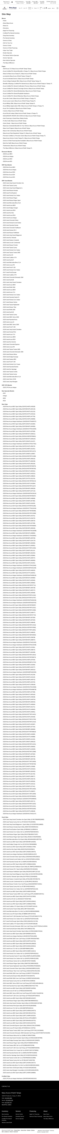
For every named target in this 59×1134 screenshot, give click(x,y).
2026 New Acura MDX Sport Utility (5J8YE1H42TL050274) (19, 446)
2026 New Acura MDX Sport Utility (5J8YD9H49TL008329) (19, 488)
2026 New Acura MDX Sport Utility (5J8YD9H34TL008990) (19, 533)
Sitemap (28, 1130)
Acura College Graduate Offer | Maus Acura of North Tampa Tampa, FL (22, 81)
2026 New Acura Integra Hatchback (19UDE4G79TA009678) (19, 689)
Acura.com (15, 1131)
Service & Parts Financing (10, 48)
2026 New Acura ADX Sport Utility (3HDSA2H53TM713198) (19, 456)
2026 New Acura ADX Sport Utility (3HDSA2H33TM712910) (19, 654)
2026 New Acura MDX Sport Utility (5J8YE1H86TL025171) (19, 801)
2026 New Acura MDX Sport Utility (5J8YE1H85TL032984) (19, 555)
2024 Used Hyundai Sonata (10, 225)
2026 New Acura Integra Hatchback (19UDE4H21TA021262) (19, 642)
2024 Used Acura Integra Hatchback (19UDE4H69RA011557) (20, 854)
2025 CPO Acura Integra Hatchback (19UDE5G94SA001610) (19, 1078)
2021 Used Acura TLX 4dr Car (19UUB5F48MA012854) (18, 948)
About (45, 1111)
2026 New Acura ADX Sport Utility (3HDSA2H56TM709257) (19, 496)
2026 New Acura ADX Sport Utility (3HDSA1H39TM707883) (19, 627)
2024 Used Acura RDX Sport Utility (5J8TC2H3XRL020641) (19, 901)
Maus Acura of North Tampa (8, 1130)
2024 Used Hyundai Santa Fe (11, 297)
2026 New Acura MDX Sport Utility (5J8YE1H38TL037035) (19, 659)
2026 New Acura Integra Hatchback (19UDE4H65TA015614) (19, 493)
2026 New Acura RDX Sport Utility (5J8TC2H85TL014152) (19, 739)
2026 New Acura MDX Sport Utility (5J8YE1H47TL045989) (19, 736)
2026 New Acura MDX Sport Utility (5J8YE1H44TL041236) (19, 674)
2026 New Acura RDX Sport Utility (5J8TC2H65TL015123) (19, 677)
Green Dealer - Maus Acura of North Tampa (15, 123)
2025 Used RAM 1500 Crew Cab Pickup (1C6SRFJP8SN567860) (21, 938)
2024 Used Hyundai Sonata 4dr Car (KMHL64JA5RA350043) (20, 861)
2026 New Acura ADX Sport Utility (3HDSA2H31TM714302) (19, 788)
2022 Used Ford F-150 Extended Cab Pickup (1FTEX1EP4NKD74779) (22, 916)
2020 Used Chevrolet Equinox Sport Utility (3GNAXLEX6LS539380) (21, 1025)
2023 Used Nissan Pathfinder (11, 232)
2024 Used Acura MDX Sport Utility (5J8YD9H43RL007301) (19, 1013)
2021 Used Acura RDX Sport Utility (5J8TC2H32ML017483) (19, 846)
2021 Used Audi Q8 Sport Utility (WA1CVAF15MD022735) (19, 928)
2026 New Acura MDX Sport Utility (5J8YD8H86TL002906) (19, 543)
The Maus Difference (8, 63)
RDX (4, 400)
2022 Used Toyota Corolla (10, 371)
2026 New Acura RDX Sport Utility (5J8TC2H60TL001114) (19, 550)
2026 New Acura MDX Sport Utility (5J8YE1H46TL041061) (19, 563)
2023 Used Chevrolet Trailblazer (12, 227)
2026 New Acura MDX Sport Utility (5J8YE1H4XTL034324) (19, 769)
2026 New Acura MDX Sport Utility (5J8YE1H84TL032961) (19, 712)
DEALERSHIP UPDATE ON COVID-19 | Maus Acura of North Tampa (22, 116)
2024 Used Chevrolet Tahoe (10, 220)
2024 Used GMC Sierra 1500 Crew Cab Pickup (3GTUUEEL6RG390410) (23, 983)
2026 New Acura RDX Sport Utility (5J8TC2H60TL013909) (19, 766)
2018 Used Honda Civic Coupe (11, 364)
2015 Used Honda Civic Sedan (11, 250)
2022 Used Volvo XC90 (9, 379)
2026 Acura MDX (7, 154)
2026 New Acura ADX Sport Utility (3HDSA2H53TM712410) (19, 721)
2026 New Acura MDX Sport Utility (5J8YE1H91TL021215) (19, 411)
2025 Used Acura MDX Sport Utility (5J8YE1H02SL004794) (19, 1023)
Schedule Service (20, 1116)
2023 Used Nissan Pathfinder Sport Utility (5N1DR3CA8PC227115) (21, 871)
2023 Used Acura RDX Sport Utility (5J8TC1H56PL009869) (19, 1072)
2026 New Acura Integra (9, 169)
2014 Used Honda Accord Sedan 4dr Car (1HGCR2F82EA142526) (21, 859)
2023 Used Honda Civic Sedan (11, 294)
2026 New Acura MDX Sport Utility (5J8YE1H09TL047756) (19, 416)
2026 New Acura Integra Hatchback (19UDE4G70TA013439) (19, 645)
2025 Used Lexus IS (8, 322)
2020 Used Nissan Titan (9, 307)
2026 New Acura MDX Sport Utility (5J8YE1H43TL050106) (19, 463)
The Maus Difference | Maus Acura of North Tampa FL (17, 148)
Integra (5, 395)
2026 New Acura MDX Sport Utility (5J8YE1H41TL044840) (19, 709)
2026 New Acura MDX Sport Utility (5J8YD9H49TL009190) (19, 528)
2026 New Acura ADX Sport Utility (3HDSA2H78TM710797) (19, 597)
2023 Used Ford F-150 (9, 327)
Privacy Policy (17, 1130)
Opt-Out (11, 1131)
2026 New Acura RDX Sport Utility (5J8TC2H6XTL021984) (19, 424)
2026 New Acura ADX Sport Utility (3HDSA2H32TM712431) (19, 806)
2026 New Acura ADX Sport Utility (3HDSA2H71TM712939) (19, 793)
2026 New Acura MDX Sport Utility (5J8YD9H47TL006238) (19, 461)
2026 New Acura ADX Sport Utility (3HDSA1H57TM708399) (19, 510)
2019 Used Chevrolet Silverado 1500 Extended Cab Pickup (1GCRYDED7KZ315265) (26, 1033)
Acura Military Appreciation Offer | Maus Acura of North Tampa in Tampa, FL (23, 106)
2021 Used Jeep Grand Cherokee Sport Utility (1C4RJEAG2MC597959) (22, 1038)
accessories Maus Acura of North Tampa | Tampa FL (17, 76)
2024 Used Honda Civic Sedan (11, 299)
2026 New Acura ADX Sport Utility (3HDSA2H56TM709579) (19, 466)
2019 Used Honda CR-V (9, 230)
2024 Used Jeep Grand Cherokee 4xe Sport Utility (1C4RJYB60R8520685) (23, 819)
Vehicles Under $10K (7, 1122)
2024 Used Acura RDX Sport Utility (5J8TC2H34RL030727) (19, 1062)
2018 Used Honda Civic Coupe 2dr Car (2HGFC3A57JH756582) (20, 1050)
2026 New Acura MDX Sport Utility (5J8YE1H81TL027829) (19, 431)
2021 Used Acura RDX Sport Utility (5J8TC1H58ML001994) (19, 864)
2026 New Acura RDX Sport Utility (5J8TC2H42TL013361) (19, 647)
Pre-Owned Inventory (9, 38)
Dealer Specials (7, 53)
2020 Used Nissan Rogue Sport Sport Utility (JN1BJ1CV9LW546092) (22, 837)
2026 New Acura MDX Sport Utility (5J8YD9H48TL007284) (19, 617)
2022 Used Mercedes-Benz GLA (12, 203)
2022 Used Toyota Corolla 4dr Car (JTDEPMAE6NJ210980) (19, 1057)
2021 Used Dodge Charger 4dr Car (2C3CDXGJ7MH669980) (20, 844)
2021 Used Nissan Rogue (10, 198)
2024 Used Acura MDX (9, 284)
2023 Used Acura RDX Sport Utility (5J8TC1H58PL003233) (19, 1015)
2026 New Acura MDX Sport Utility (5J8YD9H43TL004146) (19, 409)
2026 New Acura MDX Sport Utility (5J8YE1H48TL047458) (19, 523)
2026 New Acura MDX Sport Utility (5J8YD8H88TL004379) (19, 756)
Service (18, 1111)
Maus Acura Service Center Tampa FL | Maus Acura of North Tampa (21, 138)
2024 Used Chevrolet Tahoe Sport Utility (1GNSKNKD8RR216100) (21, 968)
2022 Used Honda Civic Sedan (11, 195)
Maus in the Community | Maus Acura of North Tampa (17, 130)
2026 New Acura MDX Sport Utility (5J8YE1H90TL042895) (19, 734)
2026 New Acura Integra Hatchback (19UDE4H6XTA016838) (19, 530)
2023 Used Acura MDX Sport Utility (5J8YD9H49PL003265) (19, 841)
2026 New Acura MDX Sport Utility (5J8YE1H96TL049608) (19, 498)
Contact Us (6, 1131)
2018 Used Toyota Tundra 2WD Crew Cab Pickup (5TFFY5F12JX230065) (23, 1030)
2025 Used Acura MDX (9, 289)
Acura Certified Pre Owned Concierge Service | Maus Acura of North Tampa (23, 88)
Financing (33, 1111)
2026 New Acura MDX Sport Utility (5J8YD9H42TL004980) (19, 577)
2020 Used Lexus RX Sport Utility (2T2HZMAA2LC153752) (19, 1028)
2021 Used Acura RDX (9, 210)
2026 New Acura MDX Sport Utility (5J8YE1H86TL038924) (19, 476)
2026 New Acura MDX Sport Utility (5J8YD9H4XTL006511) (19, 434)
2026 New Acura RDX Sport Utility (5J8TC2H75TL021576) (19, 478)
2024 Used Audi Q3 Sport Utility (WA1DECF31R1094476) (19, 976)
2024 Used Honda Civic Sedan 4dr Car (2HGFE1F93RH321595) (20, 958)
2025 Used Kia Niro (8, 212)
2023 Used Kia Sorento (9, 342)
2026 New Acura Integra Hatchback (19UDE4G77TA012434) (19, 508)
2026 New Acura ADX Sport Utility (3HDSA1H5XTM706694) (19, 525)
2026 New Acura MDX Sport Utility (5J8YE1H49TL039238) (19, 637)
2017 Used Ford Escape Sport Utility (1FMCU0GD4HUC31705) (20, 921)
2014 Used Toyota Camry (10, 247)
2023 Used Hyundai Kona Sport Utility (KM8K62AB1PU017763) (20, 985)
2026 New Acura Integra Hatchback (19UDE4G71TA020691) (19, 535)
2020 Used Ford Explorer (10, 193)
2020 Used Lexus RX (9, 347)
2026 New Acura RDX (9, 172)
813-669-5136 (9, 1100)
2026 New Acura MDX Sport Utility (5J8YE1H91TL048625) (19, 632)
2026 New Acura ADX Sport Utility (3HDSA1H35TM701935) (19, 808)
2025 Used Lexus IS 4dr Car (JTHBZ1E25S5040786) (17, 990)
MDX (4, 398)
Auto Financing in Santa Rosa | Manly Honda (15, 118)
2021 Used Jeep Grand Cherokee (12, 282)
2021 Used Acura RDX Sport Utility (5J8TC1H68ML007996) (19, 904)
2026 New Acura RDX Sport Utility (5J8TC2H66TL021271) (19, 707)
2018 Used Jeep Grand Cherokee (12, 329)
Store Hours (46, 1114)
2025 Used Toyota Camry (10, 185)
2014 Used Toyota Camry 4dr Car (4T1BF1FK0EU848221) (19, 886)
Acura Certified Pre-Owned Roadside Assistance (16, 93)
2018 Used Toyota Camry (10, 374)
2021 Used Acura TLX (9, 292)
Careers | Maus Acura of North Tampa (13, 111)
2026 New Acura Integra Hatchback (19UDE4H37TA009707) (19, 421)
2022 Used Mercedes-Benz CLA (12, 262)
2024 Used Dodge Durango (10, 356)
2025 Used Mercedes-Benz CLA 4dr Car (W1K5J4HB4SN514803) (21, 1065)
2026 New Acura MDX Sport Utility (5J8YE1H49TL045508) (19, 592)
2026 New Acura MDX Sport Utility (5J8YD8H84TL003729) (19, 759)
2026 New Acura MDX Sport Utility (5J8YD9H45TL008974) (19, 640)
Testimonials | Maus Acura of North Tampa (14, 145)
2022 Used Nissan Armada (10, 190)
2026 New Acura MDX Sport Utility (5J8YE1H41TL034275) (19, 518)
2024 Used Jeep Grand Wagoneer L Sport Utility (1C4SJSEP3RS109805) (23, 824)
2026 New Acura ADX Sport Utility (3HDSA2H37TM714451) (19, 714)
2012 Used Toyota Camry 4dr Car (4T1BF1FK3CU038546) (19, 980)
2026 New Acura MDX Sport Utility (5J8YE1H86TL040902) (19, 582)
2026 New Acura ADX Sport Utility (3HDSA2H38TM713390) (19, 610)
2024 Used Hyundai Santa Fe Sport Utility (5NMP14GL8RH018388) (21, 956)
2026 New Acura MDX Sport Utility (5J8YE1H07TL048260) (19, 704)
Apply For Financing (8, 30)
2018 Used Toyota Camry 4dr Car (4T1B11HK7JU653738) (19, 1060)
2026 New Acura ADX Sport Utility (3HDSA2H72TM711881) (19, 630)
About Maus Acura (8, 23)
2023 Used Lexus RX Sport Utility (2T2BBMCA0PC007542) (19, 913)
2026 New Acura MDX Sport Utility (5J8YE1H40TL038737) (19, 558)
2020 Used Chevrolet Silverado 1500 (13, 277)
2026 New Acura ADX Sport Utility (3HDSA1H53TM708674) (19, 657)
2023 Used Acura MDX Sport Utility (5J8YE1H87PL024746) (19, 941)
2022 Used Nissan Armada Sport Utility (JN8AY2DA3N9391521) (20, 827)
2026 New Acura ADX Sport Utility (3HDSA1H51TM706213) (19, 481)
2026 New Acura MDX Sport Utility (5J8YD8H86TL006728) (19, 587)
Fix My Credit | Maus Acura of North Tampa (14, 120)
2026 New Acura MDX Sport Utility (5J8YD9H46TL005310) (19, 669)
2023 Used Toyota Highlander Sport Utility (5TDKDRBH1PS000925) (21, 966)
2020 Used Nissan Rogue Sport (11, 200)
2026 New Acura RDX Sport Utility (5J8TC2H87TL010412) (19, 784)
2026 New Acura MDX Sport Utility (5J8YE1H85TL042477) (19, 667)
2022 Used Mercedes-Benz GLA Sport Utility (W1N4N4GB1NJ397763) (22, 839)
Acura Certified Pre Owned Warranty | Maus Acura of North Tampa (21, 96)
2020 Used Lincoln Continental (11, 242)
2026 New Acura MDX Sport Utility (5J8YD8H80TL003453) (19, 771)
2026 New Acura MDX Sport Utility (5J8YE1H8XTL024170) (19, 540)
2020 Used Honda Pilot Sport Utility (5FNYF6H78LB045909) (19, 1005)
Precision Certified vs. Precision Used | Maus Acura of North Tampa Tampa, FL (24, 135)
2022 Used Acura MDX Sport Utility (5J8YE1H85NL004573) (19, 1010)
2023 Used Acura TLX (9, 334)
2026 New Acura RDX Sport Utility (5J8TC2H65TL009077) (19, 776)
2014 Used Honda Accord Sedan (12, 222)
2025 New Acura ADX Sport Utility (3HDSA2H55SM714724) (19, 662)
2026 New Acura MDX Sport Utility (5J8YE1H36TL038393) (19, 746)
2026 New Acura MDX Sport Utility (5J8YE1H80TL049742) (19, 679)
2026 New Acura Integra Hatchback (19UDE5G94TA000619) (19, 575)
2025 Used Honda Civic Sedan (11, 270)
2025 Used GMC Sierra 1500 (11, 324)
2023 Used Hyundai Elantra (10, 366)
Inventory (5, 1111)
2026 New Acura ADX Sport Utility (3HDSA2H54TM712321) (19, 607)
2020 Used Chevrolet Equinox (11, 344)
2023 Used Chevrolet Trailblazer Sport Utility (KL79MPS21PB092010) (22, 866)
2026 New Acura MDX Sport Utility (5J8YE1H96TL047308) (19, 692)
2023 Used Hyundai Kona (10, 319)
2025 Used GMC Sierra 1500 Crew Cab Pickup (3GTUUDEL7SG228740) (23, 993)
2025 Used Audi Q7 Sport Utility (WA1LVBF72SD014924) (18, 908)
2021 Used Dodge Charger (10, 208)
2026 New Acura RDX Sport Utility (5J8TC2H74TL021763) (19, 774)
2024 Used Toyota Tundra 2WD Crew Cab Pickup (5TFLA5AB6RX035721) (23, 894)
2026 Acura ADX (7, 161)
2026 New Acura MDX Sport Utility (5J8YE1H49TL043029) (19, 406)
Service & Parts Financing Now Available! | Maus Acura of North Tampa (22, 140)
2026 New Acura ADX (9, 174)
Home (4, 20)
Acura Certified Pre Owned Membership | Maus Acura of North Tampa (22, 91)
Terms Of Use (23, 1130)
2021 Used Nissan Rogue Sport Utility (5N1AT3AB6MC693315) (20, 1043)
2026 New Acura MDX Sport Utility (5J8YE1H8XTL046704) (19, 699)
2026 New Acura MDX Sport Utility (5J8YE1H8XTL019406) (19, 749)
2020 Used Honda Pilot (9, 332)
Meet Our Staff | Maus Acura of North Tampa (15, 143)
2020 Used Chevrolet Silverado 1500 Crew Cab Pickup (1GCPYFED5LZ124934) (25, 926)
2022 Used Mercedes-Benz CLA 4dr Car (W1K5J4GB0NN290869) (21, 911)
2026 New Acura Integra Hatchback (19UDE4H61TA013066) (19, 687)
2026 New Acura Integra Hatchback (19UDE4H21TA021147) (19, 813)
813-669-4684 (8, 1098)
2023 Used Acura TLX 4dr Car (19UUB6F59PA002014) (18, 1008)
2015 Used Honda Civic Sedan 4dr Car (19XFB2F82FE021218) (20, 889)
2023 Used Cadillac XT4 (10, 257)
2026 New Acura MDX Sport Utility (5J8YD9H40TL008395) (19, 560)
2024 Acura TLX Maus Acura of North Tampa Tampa (17, 68)
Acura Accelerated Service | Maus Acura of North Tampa (18, 78)
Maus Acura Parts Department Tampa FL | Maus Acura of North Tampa (22, 133)
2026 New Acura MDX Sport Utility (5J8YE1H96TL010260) (19, 664)
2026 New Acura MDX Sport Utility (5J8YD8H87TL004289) (19, 652)
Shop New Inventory (8, 35)
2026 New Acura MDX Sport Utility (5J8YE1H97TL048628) (19, 811)
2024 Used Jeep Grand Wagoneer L (13, 188)
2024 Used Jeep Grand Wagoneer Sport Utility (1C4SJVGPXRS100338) (22, 874)
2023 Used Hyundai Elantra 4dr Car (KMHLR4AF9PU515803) (20, 1052)
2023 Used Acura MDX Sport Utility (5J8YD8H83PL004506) (19, 988)
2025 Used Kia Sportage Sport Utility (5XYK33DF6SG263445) (20, 1055)
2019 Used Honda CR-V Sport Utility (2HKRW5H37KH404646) (20, 869)
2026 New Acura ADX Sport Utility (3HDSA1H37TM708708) (19, 764)
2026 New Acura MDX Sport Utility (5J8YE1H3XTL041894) (19, 483)
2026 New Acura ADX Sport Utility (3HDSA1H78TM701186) (19, 505)
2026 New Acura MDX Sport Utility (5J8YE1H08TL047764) (19, 726)
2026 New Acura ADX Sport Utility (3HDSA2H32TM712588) (19, 751)
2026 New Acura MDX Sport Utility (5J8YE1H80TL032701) (19, 515)
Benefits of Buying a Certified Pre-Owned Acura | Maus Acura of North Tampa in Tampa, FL (27, 83)
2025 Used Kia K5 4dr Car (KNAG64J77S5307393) (17, 899)
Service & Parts (7, 40)
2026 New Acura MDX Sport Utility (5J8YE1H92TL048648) (19, 622)
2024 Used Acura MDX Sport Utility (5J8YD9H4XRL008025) (19, 943)
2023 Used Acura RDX (9, 339)
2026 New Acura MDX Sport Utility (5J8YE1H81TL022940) (19, 580)
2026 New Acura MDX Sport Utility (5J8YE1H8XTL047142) (19, 491)
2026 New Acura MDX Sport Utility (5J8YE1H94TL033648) (19, 697)
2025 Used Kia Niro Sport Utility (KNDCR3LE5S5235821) (19, 849)
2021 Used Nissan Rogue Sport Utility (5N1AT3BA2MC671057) (20, 834)
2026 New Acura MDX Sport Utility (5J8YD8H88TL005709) (19, 538)
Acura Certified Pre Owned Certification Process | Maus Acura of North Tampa (24, 86)
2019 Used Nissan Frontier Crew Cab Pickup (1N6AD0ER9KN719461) (22, 884)
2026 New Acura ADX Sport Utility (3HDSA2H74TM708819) (19, 731)
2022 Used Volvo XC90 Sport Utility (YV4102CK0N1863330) (19, 1067)
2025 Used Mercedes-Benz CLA (12, 376)
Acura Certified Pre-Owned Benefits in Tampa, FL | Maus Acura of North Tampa (24, 71)
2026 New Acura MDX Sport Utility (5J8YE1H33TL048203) (19, 570)
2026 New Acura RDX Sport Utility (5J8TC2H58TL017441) (19, 786)
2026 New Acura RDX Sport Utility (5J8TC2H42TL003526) (19, 781)
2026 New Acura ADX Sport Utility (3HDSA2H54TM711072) (19, 451)
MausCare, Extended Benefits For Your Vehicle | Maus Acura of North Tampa (24, 125)
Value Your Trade (8, 50)
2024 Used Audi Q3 (8, 312)
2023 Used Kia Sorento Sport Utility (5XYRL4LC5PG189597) (19, 1018)
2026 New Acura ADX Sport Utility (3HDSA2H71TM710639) (19, 761)
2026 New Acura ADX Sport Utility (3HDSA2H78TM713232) (19, 803)
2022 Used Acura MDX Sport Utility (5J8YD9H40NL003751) (19, 1020)
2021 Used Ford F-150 (9, 361)
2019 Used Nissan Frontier (10, 245)
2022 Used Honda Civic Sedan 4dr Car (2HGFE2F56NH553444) (20, 832)
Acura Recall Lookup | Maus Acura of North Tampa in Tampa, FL (20, 113)
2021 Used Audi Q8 (8, 280)
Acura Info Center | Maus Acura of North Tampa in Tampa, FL (19, 98)
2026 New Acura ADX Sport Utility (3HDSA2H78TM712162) (19, 595)
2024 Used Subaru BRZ (9, 359)
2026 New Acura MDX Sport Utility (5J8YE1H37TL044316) (19, 414)
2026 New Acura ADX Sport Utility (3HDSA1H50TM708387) (19, 605)
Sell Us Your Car (7, 43)
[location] (12, 2)
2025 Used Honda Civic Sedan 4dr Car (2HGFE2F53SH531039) (20, 918)
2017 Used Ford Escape (9, 272)
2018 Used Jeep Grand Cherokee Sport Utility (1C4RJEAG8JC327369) (22, 1003)
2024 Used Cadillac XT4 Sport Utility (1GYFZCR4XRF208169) (20, 923)
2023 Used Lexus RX (9, 265)
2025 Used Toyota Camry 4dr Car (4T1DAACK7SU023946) (19, 822)
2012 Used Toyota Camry (10, 314)
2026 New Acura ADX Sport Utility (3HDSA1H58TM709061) (19, 436)
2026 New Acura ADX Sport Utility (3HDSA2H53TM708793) (19, 468)
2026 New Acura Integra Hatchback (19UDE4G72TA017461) (19, 443)
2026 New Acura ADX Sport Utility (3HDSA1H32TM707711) (19, 585)
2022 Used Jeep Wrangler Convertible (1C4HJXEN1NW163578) (20, 1070)
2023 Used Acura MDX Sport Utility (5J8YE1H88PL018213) (19, 951)
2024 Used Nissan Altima (10, 354)
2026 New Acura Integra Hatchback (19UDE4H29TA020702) (19, 602)
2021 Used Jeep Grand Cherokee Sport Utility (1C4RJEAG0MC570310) (22, 931)
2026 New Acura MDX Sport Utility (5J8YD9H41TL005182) (19, 694)
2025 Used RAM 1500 (9, 287)
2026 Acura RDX (7, 159)
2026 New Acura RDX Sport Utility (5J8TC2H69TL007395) (19, 501)
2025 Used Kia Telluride (9, 237)
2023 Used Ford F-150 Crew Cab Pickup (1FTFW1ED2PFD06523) (21, 995)
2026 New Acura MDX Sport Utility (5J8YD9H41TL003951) (19, 545)
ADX (4, 393)
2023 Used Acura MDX (9, 205)
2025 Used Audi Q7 (8, 260)
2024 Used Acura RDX (9, 215)
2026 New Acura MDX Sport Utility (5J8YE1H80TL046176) (19, 779)
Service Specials (7, 58)
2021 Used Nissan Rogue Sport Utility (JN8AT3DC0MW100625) (20, 963)
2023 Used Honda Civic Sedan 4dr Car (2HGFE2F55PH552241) (20, 953)
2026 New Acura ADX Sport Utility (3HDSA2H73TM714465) (19, 548)
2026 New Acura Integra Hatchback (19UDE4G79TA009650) (19, 798)
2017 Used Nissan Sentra (10, 302)
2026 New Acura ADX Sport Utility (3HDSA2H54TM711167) (19, 486)
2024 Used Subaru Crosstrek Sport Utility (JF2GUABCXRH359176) (21, 879)
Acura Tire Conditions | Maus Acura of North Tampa (17, 108)
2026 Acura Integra (8, 156)
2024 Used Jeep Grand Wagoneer (12, 235)
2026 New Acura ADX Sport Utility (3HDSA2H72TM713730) (19, 719)
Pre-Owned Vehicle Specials (11, 55)
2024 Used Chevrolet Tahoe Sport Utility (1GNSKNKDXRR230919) (21, 856)
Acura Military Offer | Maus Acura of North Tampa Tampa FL (19, 103)
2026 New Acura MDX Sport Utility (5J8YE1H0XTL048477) (19, 612)
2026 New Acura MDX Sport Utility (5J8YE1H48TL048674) (19, 649)
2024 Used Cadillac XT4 (10, 275)
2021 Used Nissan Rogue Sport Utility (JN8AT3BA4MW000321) (20, 1000)
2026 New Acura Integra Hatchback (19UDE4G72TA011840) (19, 565)
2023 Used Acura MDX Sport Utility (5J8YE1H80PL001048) (19, 891)
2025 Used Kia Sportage (10, 369)
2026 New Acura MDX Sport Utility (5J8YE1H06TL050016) (19, 458)
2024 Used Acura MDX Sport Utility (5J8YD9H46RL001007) (19, 998)
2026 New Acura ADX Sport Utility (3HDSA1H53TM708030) (19, 796)
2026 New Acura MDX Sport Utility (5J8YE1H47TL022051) (19, 573)
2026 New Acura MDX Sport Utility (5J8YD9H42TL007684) (19, 754)
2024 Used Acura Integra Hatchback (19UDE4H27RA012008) (20, 936)
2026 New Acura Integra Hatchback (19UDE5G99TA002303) (19, 672)
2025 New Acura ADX (9, 177)
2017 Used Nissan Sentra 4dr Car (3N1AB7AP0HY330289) (19, 961)
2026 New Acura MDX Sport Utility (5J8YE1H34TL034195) (19, 716)
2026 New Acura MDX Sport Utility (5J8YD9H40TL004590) (19, 426)
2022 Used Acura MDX (9, 337)
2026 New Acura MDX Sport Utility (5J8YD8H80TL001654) (19, 553)
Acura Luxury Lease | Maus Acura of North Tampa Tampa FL (19, 101)
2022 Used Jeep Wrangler (10, 381)
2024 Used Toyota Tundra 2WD (11, 252)
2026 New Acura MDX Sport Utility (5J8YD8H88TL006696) (19, 729)
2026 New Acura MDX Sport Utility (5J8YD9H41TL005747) (19, 590)
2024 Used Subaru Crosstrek (11, 240)
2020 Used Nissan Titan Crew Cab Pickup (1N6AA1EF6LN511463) (21, 971)
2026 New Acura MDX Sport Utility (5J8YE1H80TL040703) (19, 682)
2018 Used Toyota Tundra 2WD (11, 349)
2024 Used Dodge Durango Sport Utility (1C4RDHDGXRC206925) (21, 1040)
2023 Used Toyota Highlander (11, 304)
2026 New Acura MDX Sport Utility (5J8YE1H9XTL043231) (19, 473)
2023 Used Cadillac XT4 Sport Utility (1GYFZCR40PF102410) (20, 906)
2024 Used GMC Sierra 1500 (11, 317)
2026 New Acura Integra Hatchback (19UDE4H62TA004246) (19, 600)
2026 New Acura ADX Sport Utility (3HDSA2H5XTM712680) (19, 513)
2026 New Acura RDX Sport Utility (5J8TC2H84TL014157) (19, 441)
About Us (5, 25)
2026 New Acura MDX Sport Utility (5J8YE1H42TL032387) (19, 724)
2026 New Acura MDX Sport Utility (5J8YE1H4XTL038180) (19, 684)
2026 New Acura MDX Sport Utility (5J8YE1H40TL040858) (19, 419)
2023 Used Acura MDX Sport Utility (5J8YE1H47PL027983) (19, 896)
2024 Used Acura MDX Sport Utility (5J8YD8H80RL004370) (19, 933)
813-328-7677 (8, 1102)
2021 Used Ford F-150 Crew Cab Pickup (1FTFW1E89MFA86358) (21, 1048)
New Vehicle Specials (9, 60)
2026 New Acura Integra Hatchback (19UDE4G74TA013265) (19, 429)
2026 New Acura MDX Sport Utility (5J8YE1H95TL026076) (19, 520)
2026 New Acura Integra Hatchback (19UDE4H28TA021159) (19, 568)
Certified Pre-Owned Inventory (11, 33)
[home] (45, 8)
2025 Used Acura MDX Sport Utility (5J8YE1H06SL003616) (19, 946)
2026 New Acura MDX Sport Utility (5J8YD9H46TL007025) (19, 620)
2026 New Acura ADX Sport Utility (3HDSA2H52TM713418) (19, 625)
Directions (6, 28)
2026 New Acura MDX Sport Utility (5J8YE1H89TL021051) (19, 448)
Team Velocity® (46, 1130)
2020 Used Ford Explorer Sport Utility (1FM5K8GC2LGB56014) (20, 829)
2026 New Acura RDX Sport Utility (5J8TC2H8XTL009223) (19, 741)
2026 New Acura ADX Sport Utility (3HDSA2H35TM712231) (19, 744)
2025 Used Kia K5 (8, 255)
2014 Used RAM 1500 (9, 309)
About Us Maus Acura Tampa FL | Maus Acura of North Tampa (19, 73)
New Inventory (5, 1114)
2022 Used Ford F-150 (9, 267)
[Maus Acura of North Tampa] (10, 8)
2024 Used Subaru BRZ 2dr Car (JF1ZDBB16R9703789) (18, 1045)
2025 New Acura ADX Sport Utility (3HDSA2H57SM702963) (19, 635)
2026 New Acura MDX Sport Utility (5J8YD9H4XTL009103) (19, 438)
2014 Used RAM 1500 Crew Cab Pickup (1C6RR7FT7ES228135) (21, 973)
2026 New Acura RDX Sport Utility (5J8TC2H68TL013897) (19, 453)
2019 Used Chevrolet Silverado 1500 (13, 352)
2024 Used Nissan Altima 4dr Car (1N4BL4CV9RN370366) (19, 1035)
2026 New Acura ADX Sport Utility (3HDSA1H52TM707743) (19, 615)
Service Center (7, 45)
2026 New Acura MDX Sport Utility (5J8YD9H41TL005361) (19, 471)
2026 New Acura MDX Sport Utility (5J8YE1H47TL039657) (19, 791)
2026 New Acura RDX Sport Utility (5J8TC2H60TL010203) (19, 503)
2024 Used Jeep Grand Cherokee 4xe (13, 183)
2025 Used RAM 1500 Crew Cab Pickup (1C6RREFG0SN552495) (21, 978)
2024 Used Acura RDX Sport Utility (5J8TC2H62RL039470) (19, 851)
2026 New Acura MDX (9, 167)
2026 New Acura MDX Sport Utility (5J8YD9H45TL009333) (19, 702)
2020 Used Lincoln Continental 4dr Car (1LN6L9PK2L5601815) (20, 881)
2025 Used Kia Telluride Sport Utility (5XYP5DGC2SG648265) (20, 876)
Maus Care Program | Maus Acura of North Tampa (16, 128)
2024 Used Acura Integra (10, 217)
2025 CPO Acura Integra (9, 387)
